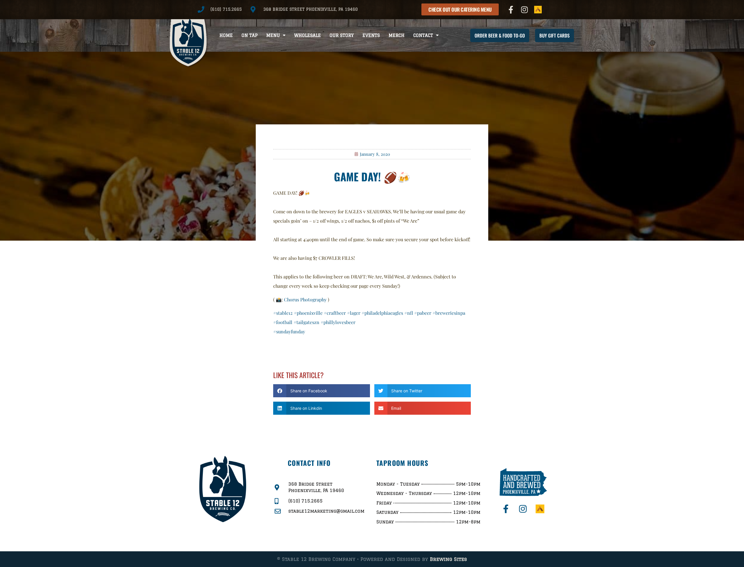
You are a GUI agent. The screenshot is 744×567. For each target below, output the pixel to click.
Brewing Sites (448, 559)
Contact (423, 35)
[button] (321, 390)
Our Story (342, 35)
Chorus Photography (305, 299)
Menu (273, 35)
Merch (397, 35)
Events (371, 35)
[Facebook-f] (511, 9)
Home (226, 35)
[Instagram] (524, 9)
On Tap (249, 35)
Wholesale (307, 35)
